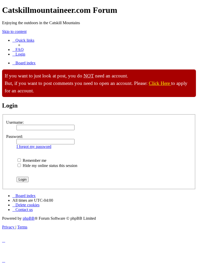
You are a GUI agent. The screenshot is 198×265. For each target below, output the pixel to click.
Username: (15, 122)
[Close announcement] (191, 73)
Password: (14, 136)
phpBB (29, 218)
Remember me (34, 160)
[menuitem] (18, 49)
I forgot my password (33, 146)
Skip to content (14, 31)
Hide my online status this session (49, 165)
